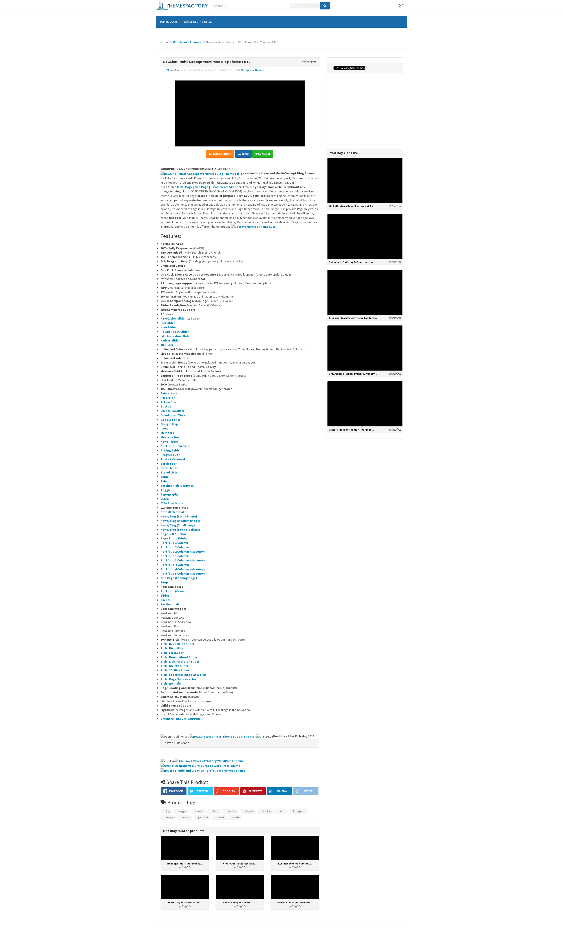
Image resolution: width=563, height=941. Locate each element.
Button (166, 406)
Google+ (400, 5)
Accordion (168, 398)
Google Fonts (171, 420)
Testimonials (170, 604)
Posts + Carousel (173, 459)
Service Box (169, 464)
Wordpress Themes (187, 42)
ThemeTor (172, 70)
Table (165, 477)
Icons (164, 428)
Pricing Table (170, 450)
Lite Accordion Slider (176, 336)
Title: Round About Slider (179, 657)
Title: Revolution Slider (177, 644)
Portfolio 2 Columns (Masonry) (183, 552)
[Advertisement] (365, 108)
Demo (245, 153)
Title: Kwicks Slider (174, 666)
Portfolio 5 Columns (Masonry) (183, 574)
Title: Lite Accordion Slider (180, 661)
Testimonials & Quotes (177, 486)
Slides (165, 595)
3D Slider (167, 345)
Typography (169, 494)
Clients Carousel (172, 411)
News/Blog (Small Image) (179, 525)
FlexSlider (168, 323)
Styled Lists (169, 472)
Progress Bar (170, 455)
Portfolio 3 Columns (175, 556)
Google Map (169, 424)
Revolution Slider (173, 318)
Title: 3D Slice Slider (175, 670)
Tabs (164, 481)
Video (165, 499)
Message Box (170, 437)
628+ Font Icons (172, 503)
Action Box (168, 402)
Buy (375, 177)
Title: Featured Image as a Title (184, 675)
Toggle (166, 490)
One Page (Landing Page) (179, 578)
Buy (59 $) (264, 153)
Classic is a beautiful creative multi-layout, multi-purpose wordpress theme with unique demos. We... (365, 414)
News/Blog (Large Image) (179, 516)
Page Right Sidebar (175, 538)
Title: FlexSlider (172, 653)
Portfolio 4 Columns (175, 565)
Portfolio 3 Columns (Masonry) (183, 560)
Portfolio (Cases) (173, 591)
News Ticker (169, 442)
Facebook (389, 5)
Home (164, 42)
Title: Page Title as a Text (179, 679)
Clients (166, 600)
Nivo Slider (168, 327)
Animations (169, 393)
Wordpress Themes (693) (199, 21)
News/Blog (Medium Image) (180, 521)
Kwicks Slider (170, 340)
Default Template (173, 512)
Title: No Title (171, 683)
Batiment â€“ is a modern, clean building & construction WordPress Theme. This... (365, 246)
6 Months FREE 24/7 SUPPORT (181, 719)
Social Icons (169, 468)
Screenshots (221, 153)
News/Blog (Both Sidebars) (180, 530)
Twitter (378, 5)
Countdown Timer (174, 415)
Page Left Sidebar (173, 534)
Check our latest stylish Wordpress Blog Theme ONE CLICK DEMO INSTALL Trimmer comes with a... (365, 302)
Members (167, 433)
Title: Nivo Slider (173, 648)
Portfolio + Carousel (175, 446)
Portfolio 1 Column (174, 543)
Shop (164, 582)
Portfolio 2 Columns (175, 547)
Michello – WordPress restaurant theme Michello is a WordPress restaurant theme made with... (365, 190)
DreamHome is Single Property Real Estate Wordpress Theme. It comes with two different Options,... (364, 358)
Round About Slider (175, 332)
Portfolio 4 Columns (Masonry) (183, 569)
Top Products (168, 21)
